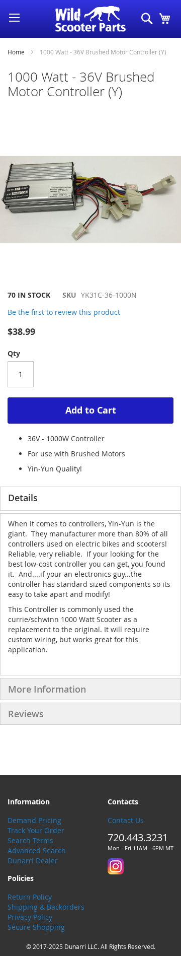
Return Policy (30, 897)
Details (23, 498)
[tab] (90, 499)
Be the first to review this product (64, 312)
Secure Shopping (36, 927)
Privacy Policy (30, 917)
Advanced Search (37, 850)
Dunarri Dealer (33, 860)
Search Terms (30, 840)
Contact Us (126, 820)
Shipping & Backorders (46, 907)
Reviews (26, 714)
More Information (47, 689)
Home (16, 52)
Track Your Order (36, 830)
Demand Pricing (34, 820)
